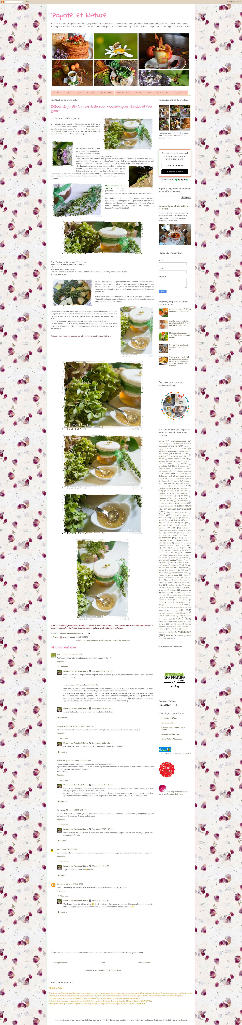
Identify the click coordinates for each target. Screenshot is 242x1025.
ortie (178, 570)
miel (181, 555)
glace (185, 535)
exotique (185, 518)
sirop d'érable (170, 616)
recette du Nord (165, 600)
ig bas (186, 540)
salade (170, 610)
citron (173, 486)
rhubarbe (162, 602)
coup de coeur (182, 496)
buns (160, 468)
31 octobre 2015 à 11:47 (76, 810)
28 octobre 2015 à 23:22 (81, 761)
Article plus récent (60, 963)
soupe (188, 616)
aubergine (187, 449)
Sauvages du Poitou (170, 734)
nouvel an (174, 567)
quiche (180, 595)
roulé (186, 605)
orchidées (170, 570)
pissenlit (180, 582)
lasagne (173, 548)
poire (179, 585)
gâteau (179, 533)
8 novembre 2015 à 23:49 (87, 685)
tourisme (185, 629)
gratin (179, 538)
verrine (169, 635)
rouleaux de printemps (166, 607)
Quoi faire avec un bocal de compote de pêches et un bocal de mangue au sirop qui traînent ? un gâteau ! (179, 361)
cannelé (188, 471)
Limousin (176, 550)
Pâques (161, 577)
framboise (184, 525)
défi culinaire (170, 509)
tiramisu (186, 626)
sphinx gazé (167, 619)
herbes (178, 540)
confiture (183, 493)
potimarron (179, 592)
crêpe (160, 500)
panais (186, 573)
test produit (172, 626)
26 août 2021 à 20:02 (74, 884)
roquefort (178, 605)
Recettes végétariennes (86, 93)
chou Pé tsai (163, 486)
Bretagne (186, 461)
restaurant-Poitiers (182, 600)
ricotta (173, 602)
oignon (185, 567)
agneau (168, 444)
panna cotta (173, 575)
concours (184, 491)
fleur (175, 523)
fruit (173, 528)
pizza (187, 582)
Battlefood (177, 454)
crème (186, 498)
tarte (163, 624)
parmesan (169, 577)
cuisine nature (184, 506)
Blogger (184, 1020)
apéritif (175, 446)
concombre (172, 491)
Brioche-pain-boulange (143, 93)
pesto (161, 582)
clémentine (172, 488)
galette (185, 528)
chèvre (176, 481)
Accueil (56, 93)
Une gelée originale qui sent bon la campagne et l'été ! (179, 347)
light (169, 550)
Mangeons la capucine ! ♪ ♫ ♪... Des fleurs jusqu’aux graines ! (179, 335)
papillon (186, 575)
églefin (176, 512)
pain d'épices (163, 573)
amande (164, 446)
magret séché (163, 553)
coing (161, 491)
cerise (189, 476)
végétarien (126, 640)
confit (101, 640)
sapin (170, 613)
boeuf (186, 456)
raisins (171, 597)
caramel (164, 473)
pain (186, 570)
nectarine (180, 563)
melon (165, 555)
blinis (180, 456)
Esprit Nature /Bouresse (171, 739)
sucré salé (117, 640)
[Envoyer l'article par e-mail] (88, 633)
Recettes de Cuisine (175, 794)
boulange (185, 459)
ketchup (169, 545)
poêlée (171, 585)
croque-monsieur (182, 500)
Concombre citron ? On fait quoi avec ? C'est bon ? (180, 310)
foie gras (184, 523)
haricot (171, 540)
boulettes (162, 461)
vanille (170, 632)
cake (170, 471)
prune (165, 595)
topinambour (174, 629)
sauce (177, 613)
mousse (185, 558)
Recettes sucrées (123, 93)
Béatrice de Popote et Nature (75, 671)
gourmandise (165, 538)
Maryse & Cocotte (64, 726)
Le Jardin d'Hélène (169, 718)
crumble (161, 503)
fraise (171, 525)
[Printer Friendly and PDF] (63, 638)
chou (165, 483)
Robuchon (168, 605)
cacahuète (178, 468)
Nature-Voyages (162, 93)
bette (186, 454)
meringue (173, 555)
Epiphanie (185, 515)
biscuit (173, 456)
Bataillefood (163, 454)
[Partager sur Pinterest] (87, 637)
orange (161, 570)
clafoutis (162, 488)
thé (180, 626)
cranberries (176, 498)
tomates (162, 629)
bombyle (170, 458)
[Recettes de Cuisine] (167, 777)
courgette (162, 498)
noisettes (175, 565)
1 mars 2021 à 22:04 (69, 849)
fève (187, 520)
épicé (174, 515)
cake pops (180, 471)
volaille (189, 635)
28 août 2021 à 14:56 (100, 866)
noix (183, 565)
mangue (174, 553)
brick (160, 463)
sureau (174, 621)
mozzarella (163, 560)
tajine (189, 621)
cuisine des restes (177, 503)
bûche (174, 466)
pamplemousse (176, 572)
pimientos (171, 582)
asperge (186, 446)
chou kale (185, 483)
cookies (161, 496)
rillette (181, 602)
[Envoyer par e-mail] (77, 637)
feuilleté (177, 520)
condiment (162, 493)
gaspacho (170, 533)
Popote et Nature (79, 15)
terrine (179, 624)
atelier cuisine (176, 449)
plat (160, 585)
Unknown (61, 884)
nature (163, 563)
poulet (188, 592)
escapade (163, 518)
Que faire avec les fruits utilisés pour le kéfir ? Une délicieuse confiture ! (179, 323)
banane (171, 451)
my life (188, 560)
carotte (172, 473)
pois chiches (166, 587)
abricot (161, 441)
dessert (186, 508)
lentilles (161, 550)
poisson (178, 587)
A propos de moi (179, 93)
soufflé (181, 615)
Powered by (168, 179)
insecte (168, 543)
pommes (108, 640)
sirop (160, 615)
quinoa (188, 595)
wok (172, 638)
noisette (166, 565)
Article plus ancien (145, 963)
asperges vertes (164, 449)
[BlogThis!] (80, 637)
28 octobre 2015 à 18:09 (72, 655)
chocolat (187, 481)
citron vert (182, 486)
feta (169, 520)
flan (168, 523)
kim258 (168, 1020)
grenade (188, 538)
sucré (179, 618)
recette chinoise (183, 597)
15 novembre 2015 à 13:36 (103, 708)
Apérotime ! (68, 93)
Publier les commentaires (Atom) (108, 970)
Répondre (61, 661)
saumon (185, 613)
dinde (168, 512)
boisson (161, 459)
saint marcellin (180, 607)
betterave (162, 456)
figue (160, 523)
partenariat (179, 577)
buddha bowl (184, 466)
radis (163, 597)
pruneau (172, 595)
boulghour (172, 461)
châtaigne (188, 478)
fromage (162, 528)
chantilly (179, 478)
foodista (162, 525)
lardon (164, 548)
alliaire (188, 444)
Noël (189, 563)
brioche (171, 464)
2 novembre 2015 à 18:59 (102, 671)
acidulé (161, 444)
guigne (163, 540)
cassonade (180, 476)
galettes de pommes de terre (168, 530)
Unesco (161, 632)
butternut (168, 468)
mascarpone (186, 553)
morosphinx (174, 558)
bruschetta (163, 466)
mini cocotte (163, 558)
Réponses (64, 667)
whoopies (164, 638)
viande (180, 636)
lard (189, 545)
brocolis (184, 464)
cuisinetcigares (70, 685)
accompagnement (91, 640)
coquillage (170, 496)
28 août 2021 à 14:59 (100, 901)
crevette (170, 501)
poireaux (188, 585)
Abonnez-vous (175, 172)
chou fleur (175, 483)
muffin (172, 560)
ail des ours (178, 444)
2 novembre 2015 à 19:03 (102, 829)
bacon (163, 451)
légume (183, 548)
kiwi (176, 545)
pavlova (168, 580)
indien (160, 543)
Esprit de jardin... (168, 723)
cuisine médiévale (166, 506)
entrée (162, 515)
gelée (175, 535)
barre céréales (183, 451)
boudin (177, 458)
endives (185, 512)
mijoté (187, 555)
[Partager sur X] (82, 637)
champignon (166, 478)
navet (172, 563)
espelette (175, 518)
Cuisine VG (186, 754)
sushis (183, 621)
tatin (172, 624)
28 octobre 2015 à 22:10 (83, 726)
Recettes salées (106, 93)
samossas (162, 613)
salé (180, 610)
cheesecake (165, 481)
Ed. (58, 849)
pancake (161, 575)
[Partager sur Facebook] (84, 637)
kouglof (183, 545)
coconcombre (184, 488)
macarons (185, 550)
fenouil (161, 520)
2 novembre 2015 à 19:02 (102, 785)
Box (179, 461)
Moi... (59, 655)
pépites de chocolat (181, 580)
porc (169, 592)
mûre (181, 560)
